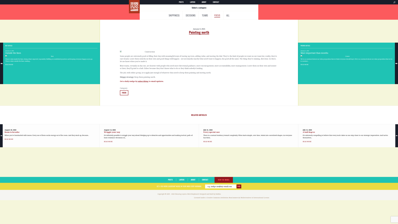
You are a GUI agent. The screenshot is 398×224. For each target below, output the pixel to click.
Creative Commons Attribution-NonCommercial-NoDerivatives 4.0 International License (238, 198)
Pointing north (199, 32)
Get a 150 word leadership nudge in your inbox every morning (179, 186)
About (204, 2)
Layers (192, 2)
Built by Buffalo (215, 194)
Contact (216, 2)
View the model (224, 180)
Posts (181, 2)
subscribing (143, 81)
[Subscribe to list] (239, 186)
